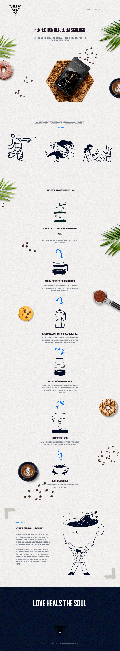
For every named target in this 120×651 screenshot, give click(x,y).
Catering (106, 9)
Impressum (43, 643)
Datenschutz (51, 643)
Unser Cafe (97, 9)
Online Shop (87, 9)
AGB (57, 643)
